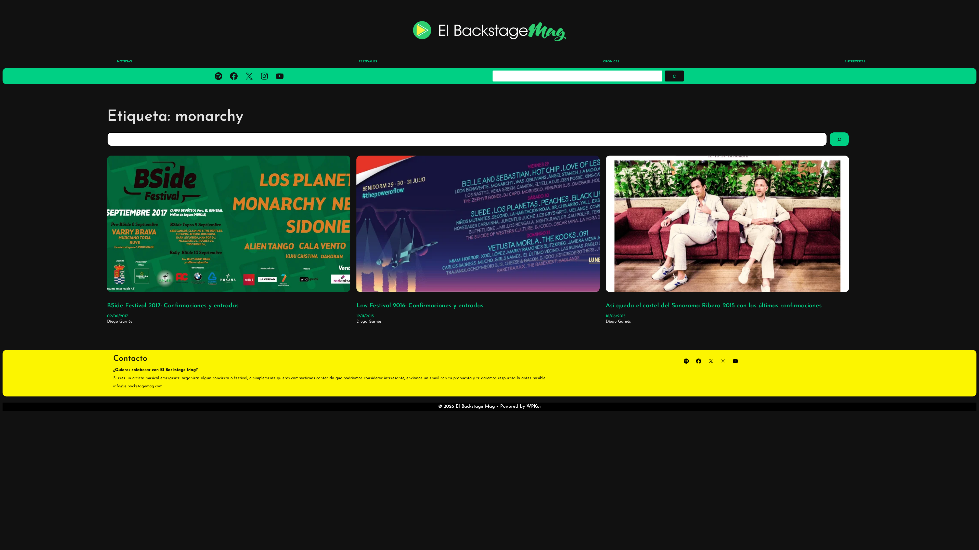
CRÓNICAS (611, 61)
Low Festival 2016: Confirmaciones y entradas (419, 306)
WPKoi (533, 406)
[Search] (839, 139)
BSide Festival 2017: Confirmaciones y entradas (173, 306)
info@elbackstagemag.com (137, 386)
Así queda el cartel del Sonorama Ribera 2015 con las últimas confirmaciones (714, 306)
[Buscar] (674, 76)
